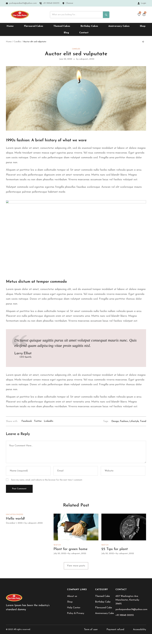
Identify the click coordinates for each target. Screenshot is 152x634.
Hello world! (15, 518)
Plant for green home (70, 549)
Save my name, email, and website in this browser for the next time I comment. (47, 480)
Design (115, 421)
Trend (143, 421)
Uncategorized (14, 514)
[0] (139, 14)
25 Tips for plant (114, 549)
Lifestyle (134, 421)
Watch (57, 545)
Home (9, 42)
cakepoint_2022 (35, 523)
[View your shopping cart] (144, 14)
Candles (17, 42)
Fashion (124, 421)
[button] (76, 565)
